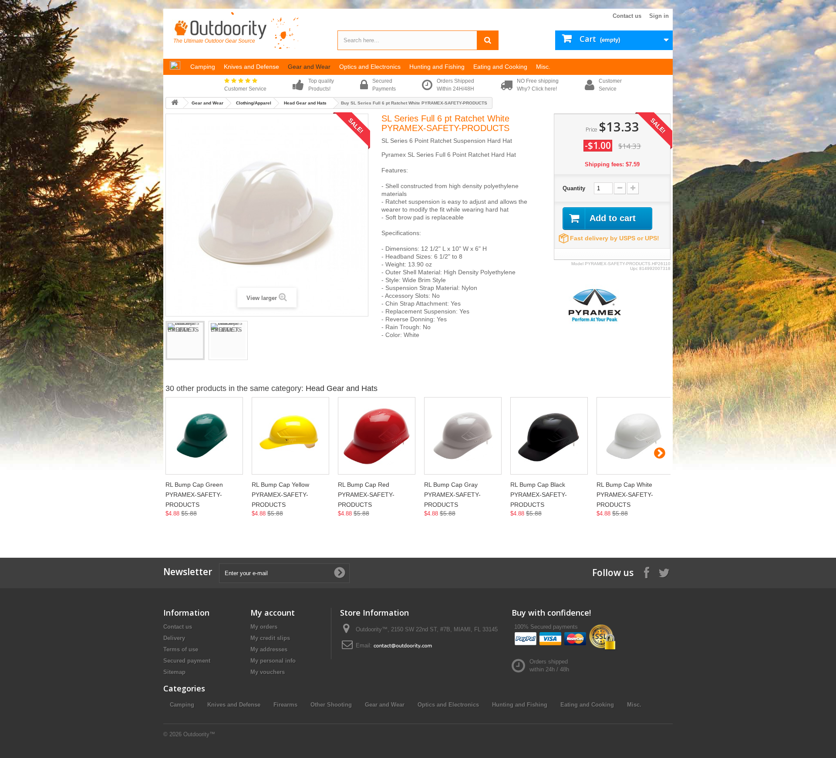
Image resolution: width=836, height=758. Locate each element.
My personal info (273, 660)
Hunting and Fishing (519, 704)
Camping (182, 704)
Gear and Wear (207, 103)
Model (577, 263)
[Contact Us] (403, 645)
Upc (634, 268)
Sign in (659, 16)
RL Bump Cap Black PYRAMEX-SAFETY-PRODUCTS (538, 494)
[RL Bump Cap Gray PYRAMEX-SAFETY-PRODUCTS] (463, 436)
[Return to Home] (174, 103)
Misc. (634, 704)
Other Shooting (331, 704)
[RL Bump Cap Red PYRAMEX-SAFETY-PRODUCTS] (376, 436)
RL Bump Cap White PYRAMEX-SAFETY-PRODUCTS (625, 494)
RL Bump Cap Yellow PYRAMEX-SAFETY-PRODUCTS (280, 494)
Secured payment (186, 660)
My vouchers (267, 672)
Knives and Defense (233, 704)
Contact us (627, 16)
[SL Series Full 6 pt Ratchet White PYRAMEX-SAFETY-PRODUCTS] (185, 340)
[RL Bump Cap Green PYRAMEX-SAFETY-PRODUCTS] (204, 436)
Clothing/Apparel (253, 103)
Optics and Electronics (448, 704)
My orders (263, 626)
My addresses (268, 649)
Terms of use (180, 649)
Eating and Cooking (587, 704)
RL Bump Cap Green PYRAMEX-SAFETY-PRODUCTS (194, 494)
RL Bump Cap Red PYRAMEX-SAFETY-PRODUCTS (366, 494)
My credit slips (270, 638)
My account (272, 612)
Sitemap (174, 672)
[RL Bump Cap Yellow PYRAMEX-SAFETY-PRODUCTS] (290, 436)
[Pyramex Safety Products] (595, 304)
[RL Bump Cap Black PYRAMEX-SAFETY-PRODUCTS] (549, 436)
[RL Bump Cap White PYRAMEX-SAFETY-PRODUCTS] (635, 436)
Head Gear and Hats (305, 103)
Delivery (174, 638)
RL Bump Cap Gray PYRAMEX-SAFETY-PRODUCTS (452, 494)
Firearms (285, 704)
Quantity (574, 188)
